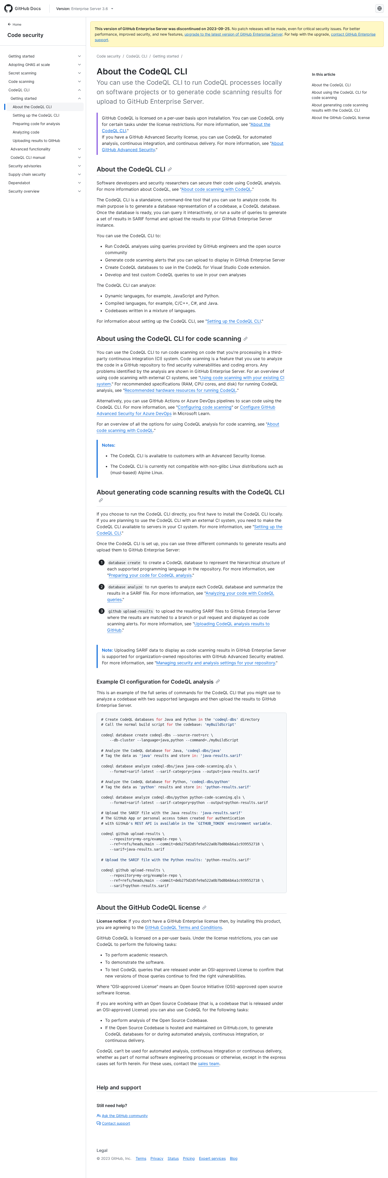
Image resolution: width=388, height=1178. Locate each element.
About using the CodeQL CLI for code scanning (169, 338)
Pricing (189, 1158)
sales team (208, 1063)
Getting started (166, 56)
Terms (141, 1158)
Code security (25, 35)
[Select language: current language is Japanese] (379, 8)
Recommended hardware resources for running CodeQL (180, 390)
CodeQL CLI (136, 56)
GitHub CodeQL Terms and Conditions (183, 927)
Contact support (116, 1123)
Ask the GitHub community (125, 1115)
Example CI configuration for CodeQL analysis (155, 682)
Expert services (212, 1158)
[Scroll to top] (376, 1166)
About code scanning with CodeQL (216, 189)
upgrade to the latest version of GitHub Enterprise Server (233, 34)
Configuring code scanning (204, 407)
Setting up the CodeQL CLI (234, 321)
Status (173, 1158)
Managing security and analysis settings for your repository (215, 662)
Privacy (156, 1158)
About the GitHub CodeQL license (148, 907)
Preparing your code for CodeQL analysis (150, 575)
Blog (234, 1158)
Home (17, 24)
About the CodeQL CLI (131, 169)
